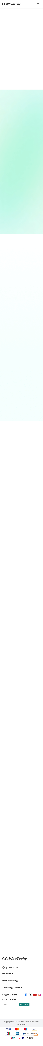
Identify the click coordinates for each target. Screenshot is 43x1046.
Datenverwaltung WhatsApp (21, 410)
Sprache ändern (12, 967)
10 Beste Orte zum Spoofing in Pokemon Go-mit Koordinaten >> (22, 786)
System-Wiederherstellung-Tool (20, 487)
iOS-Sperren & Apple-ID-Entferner (21, 357)
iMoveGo (23, 280)
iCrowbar (21, 191)
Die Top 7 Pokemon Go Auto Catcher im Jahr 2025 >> (22, 824)
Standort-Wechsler (21, 302)
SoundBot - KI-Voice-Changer (22, 223)
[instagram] (39, 994)
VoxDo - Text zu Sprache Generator (22, 129)
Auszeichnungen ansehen (21, 703)
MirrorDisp (21, 161)
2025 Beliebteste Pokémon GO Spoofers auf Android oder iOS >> (22, 795)
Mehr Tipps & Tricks (20, 837)
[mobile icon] (38, 4)
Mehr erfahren (21, 64)
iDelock (23, 331)
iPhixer (23, 467)
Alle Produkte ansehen (20, 524)
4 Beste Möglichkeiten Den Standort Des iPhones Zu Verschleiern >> (22, 767)
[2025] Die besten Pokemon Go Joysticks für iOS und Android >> (22, 776)
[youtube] (34, 994)
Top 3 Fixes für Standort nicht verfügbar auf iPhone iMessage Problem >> (22, 814)
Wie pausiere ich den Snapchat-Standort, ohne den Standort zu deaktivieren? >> (22, 805)
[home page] (11, 5)
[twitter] (30, 994)
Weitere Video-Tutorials (21, 949)
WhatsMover (23, 386)
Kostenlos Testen (21, 296)
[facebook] (25, 994)
